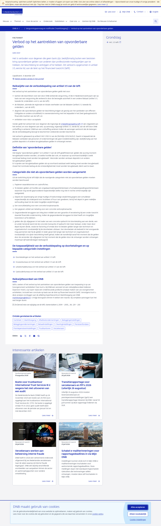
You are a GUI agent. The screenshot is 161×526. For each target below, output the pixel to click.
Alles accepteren (138, 507)
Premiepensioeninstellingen (24, 328)
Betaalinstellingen (45, 324)
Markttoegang (30, 320)
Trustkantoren (45, 328)
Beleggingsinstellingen (71, 320)
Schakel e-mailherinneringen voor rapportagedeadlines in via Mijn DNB (80, 454)
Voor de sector (32, 21)
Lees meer (101, 4)
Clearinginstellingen (64, 324)
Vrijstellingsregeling (72, 124)
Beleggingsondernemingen (24, 324)
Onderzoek (48, 21)
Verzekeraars (58, 328)
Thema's (17, 21)
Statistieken (59, 21)
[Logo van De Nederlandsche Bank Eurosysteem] (12, 12)
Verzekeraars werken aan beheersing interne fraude (29, 452)
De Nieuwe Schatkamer (107, 21)
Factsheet (17, 320)
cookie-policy (97, 514)
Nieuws (6, 21)
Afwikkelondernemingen (49, 320)
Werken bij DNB (88, 21)
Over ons (73, 21)
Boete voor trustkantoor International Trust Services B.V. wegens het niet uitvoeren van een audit (33, 387)
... (22, 28)
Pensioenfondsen (82, 324)
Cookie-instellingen (138, 520)
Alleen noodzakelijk (138, 514)
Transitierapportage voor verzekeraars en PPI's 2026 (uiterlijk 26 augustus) (76, 385)
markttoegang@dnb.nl (21, 298)
